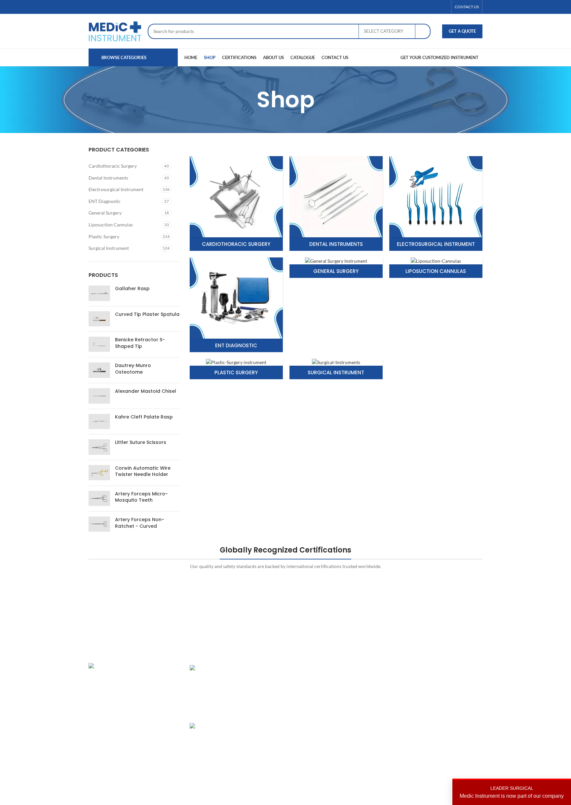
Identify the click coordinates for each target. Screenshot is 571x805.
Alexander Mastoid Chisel (145, 391)
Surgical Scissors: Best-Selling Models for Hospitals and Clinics (257, 739)
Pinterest (434, 702)
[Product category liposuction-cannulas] (435, 267)
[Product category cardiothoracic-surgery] (236, 203)
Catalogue (368, 702)
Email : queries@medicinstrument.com (136, 715)
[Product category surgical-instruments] (336, 369)
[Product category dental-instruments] (336, 203)
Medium (433, 714)
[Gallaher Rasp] (99, 293)
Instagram (435, 668)
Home (364, 668)
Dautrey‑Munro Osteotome (133, 368)
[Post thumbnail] (212, 689)
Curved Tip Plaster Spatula (147, 314)
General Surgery (105, 213)
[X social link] (428, 7)
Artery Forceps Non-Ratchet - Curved (139, 523)
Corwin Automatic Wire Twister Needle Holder (143, 471)
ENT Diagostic (305, 691)
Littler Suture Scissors (140, 442)
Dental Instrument (309, 679)
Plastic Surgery (104, 236)
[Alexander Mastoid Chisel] (99, 395)
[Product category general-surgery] (336, 267)
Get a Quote (462, 31)
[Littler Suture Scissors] (99, 446)
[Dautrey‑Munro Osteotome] (99, 370)
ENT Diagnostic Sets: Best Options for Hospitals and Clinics (258, 681)
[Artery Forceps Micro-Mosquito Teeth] (99, 498)
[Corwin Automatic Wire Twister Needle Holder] (99, 473)
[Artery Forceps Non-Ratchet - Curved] (99, 524)
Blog (362, 714)
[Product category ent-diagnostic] (236, 304)
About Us (367, 679)
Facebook (435, 679)
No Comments (253, 768)
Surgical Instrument (109, 248)
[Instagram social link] (436, 7)
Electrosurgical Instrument (116, 189)
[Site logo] (115, 30)
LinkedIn (433, 691)
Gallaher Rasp (132, 288)
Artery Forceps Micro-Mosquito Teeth (141, 497)
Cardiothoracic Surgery (113, 166)
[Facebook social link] (420, 7)
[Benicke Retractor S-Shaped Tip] (99, 344)
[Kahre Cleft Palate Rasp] (99, 421)
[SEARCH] (423, 31)
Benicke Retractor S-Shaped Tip (140, 343)
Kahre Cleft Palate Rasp (144, 417)
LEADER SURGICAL (512, 792)
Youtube (433, 725)
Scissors (298, 702)
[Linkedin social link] (444, 7)
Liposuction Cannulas (111, 224)
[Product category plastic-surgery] (236, 369)
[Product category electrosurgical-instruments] (435, 203)
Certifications (372, 691)
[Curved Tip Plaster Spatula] (99, 318)
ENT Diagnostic (105, 201)
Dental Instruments (108, 178)
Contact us (369, 725)
